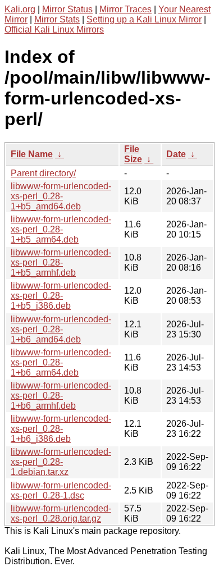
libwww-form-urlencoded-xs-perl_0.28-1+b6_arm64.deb (61, 362)
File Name (32, 154)
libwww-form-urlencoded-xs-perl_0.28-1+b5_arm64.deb (61, 229)
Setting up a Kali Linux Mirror (144, 19)
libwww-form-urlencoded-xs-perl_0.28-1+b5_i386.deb (61, 295)
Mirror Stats (57, 19)
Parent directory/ (43, 173)
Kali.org (19, 9)
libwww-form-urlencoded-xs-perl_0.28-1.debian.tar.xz (61, 462)
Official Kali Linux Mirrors (54, 29)
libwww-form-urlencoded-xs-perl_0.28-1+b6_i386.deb (61, 429)
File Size (133, 154)
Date (176, 154)
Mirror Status (67, 9)
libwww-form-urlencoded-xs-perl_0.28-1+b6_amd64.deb (61, 329)
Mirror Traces (125, 9)
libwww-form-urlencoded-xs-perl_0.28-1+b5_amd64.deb (61, 196)
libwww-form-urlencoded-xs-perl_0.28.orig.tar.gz (61, 513)
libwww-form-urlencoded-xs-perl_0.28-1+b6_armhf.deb (61, 395)
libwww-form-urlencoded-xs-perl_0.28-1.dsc (61, 490)
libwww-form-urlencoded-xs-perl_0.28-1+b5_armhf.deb (61, 262)
